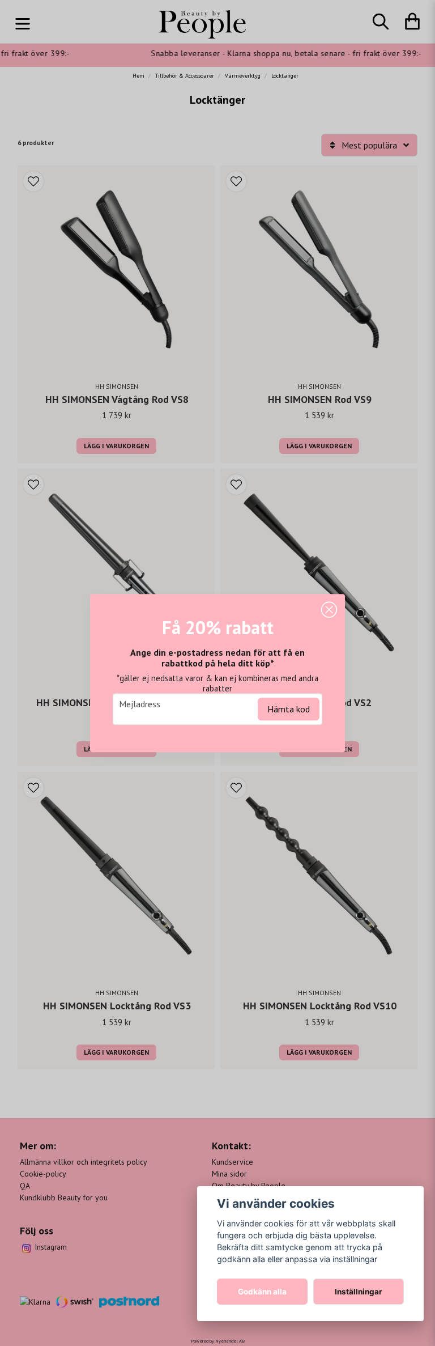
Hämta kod (288, 709)
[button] (329, 610)
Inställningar (358, 1291)
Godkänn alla (262, 1291)
